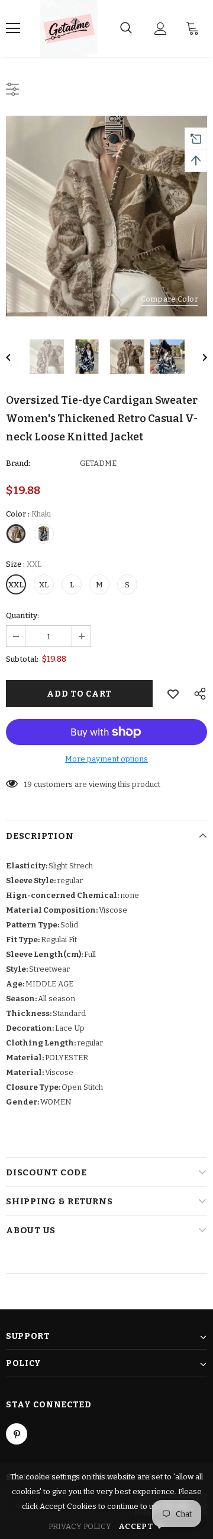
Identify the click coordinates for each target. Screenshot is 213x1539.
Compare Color (169, 299)
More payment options (106, 758)
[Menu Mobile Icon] (13, 28)
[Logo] (69, 28)
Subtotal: (22, 659)
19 (28, 784)
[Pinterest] (16, 1434)
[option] (106, 216)
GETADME (98, 463)
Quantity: (22, 615)
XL (44, 584)
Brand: (18, 463)
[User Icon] (160, 28)
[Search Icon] (126, 28)
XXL (16, 584)
